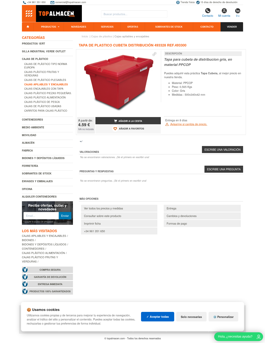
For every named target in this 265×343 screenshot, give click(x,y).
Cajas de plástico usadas (42, 106)
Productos (48, 26)
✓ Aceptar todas (157, 316)
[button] (154, 54)
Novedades (78, 26)
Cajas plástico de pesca (42, 102)
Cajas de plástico (35, 59)
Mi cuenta (224, 16)
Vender (232, 26)
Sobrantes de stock (169, 26)
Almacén (28, 142)
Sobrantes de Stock (36, 173)
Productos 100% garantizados (50, 291)
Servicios (107, 26)
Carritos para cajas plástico (45, 110)
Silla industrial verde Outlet (44, 51)
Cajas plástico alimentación (45, 97)
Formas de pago (177, 223)
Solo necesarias (191, 317)
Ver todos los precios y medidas (103, 208)
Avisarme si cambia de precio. (188, 124)
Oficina (27, 189)
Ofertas (132, 26)
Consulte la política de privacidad (38, 221)
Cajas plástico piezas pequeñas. (48, 93)
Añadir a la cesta (130, 121)
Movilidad (29, 135)
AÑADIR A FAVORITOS (131, 128)
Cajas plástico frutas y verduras (41, 73)
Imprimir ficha (92, 223)
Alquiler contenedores (39, 196)
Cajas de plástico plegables (45, 80)
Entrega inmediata (50, 284)
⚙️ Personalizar (223, 317)
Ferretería (30, 166)
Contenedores (32, 119)
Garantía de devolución (50, 277)
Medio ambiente (33, 127)
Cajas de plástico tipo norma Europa (45, 65)
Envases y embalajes (37, 181)
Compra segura (50, 269)
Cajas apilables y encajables (44, 236)
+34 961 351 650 (94, 231)
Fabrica (27, 150)
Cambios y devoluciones (182, 216)
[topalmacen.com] (52, 13)
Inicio (85, 36)
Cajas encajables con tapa (43, 88)
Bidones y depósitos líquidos (43, 158)
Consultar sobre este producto (102, 216)
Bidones (28, 240)
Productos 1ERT (33, 43)
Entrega (171, 208)
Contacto (207, 16)
